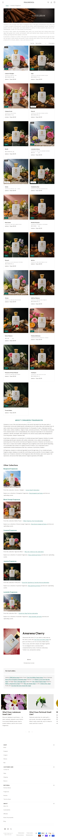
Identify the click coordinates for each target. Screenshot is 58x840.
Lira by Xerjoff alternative (32, 490)
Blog (5, 821)
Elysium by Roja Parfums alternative (28, 613)
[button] (3, 2)
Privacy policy (30, 832)
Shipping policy (29, 835)
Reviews (5, 795)
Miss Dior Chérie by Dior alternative (34, 551)
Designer (6, 751)
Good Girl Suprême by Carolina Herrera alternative (35, 582)
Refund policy (21, 832)
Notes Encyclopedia (8, 817)
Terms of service (20, 835)
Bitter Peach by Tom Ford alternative (33, 521)
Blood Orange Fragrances (12, 499)
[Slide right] (32, 731)
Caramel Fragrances (10, 530)
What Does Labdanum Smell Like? (11, 713)
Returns (5, 781)
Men (5, 762)
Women (5, 759)
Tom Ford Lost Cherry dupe (41, 639)
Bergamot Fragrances (11, 468)
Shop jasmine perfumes (34, 585)
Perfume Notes (7, 787)
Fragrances (6, 791)
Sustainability (7, 810)
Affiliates (6, 813)
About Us (6, 806)
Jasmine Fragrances (10, 561)
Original (5, 755)
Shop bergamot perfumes (36, 493)
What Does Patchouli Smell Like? (40, 713)
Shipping (6, 777)
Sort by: (32, 43)
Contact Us (6, 769)
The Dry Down (7, 799)
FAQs (5, 773)
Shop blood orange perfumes (39, 524)
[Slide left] (25, 731)
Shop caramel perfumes (34, 555)
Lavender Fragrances (10, 592)
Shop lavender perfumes (35, 616)
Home (7, 5)
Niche (5, 747)
